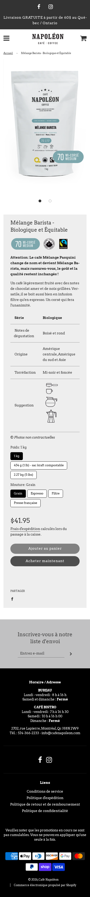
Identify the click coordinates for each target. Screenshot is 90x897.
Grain (18, 492)
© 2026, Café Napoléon (43, 879)
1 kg (17, 455)
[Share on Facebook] (13, 598)
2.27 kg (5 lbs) (23, 473)
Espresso (37, 492)
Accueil (8, 53)
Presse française (25, 502)
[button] (40, 201)
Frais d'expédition (25, 529)
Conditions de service (45, 791)
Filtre (55, 492)
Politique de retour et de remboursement (45, 804)
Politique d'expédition (45, 798)
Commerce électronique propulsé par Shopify (45, 885)
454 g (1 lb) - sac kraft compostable (39, 464)
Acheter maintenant (45, 561)
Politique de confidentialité (45, 811)
